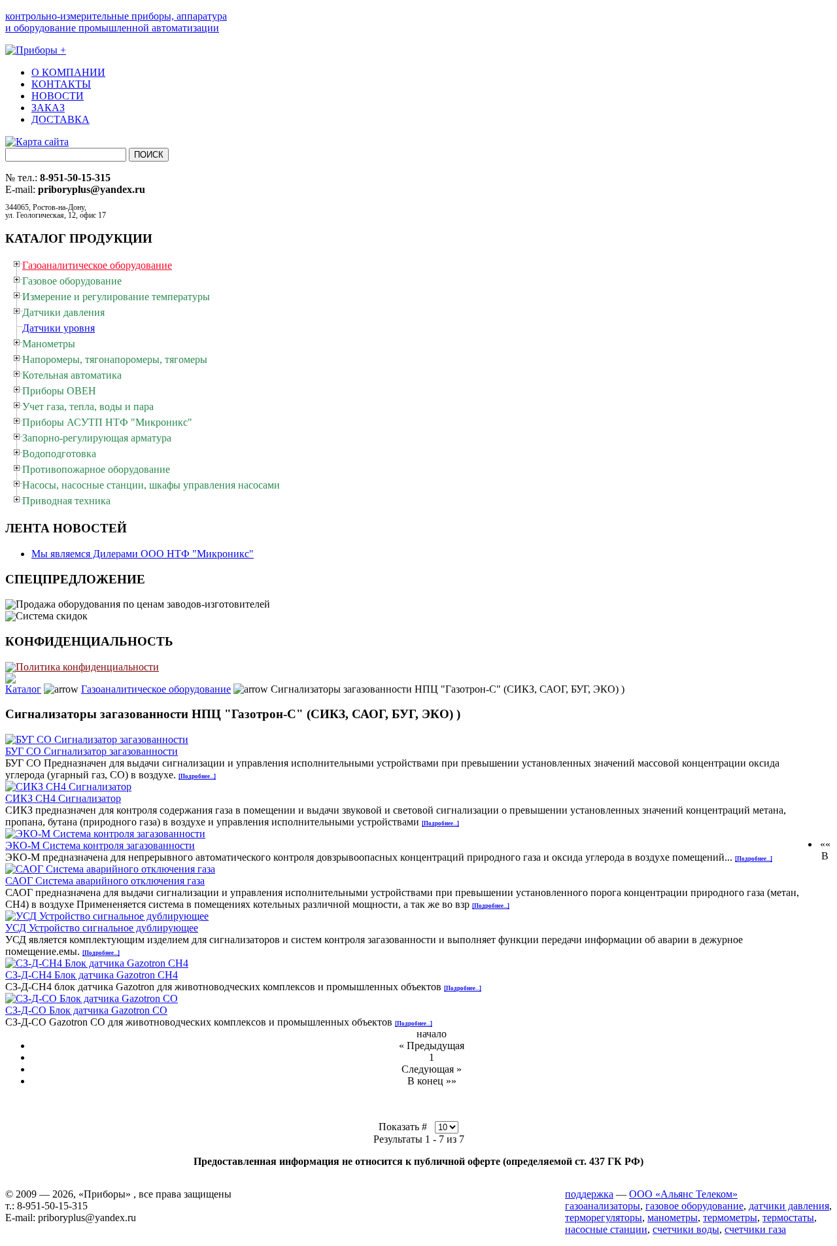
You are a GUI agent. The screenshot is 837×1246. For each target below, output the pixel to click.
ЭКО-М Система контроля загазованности (100, 845)
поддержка (589, 1194)
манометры (672, 1217)
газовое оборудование (694, 1205)
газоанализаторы (602, 1205)
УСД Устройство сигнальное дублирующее (101, 927)
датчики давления (789, 1205)
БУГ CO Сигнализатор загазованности (91, 751)
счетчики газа (755, 1229)
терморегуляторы (603, 1217)
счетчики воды (686, 1229)
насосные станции (606, 1229)
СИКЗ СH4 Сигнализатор (63, 798)
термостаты (788, 1217)
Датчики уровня (58, 328)
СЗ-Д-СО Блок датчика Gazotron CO (86, 1010)
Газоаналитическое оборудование (156, 689)
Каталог (23, 689)
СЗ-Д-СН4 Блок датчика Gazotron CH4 (91, 974)
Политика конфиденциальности (87, 666)
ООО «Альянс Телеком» (683, 1194)
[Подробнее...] (197, 776)
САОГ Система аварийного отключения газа (105, 880)
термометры (730, 1217)
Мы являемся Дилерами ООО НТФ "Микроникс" (142, 553)
